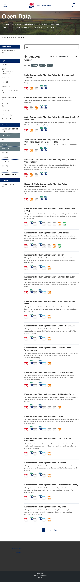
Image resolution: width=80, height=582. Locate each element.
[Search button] (26, 46)
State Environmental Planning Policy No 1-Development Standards (49, 76)
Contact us (16, 552)
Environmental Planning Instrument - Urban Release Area (49, 325)
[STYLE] (44, 222)
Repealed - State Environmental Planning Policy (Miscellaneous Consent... (45, 185)
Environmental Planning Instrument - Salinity (44, 254)
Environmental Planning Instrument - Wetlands (45, 462)
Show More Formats (9, 174)
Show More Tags (7, 119)
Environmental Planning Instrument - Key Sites (45, 506)
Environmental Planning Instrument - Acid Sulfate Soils (49, 394)
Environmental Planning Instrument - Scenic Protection (49, 372)
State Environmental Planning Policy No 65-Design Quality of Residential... (51, 118)
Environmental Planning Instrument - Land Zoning (46, 232)
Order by (53, 56)
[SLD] (50, 222)
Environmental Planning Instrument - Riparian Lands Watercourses (47, 348)
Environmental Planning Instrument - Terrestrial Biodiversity (51, 484)
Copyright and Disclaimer (40, 575)
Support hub (17, 549)
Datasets (21, 37)
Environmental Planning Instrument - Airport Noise (47, 97)
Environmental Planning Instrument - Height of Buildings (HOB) (49, 209)
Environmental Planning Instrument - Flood (43, 416)
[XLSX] (65, 222)
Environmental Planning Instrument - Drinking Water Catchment (47, 439)
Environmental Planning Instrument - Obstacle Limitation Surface (49, 278)
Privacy (40, 577)
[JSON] (32, 86)
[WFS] (45, 86)
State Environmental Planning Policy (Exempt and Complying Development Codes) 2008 (46, 140)
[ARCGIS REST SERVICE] (37, 86)
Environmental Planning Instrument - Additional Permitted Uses (50, 302)
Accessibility (40, 573)
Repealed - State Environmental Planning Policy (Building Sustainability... (50, 160)
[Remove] (36, 65)
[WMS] (41, 86)
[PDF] (26, 86)
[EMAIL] (55, 222)
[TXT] (44, 266)
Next (55, 530)
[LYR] (44, 244)
